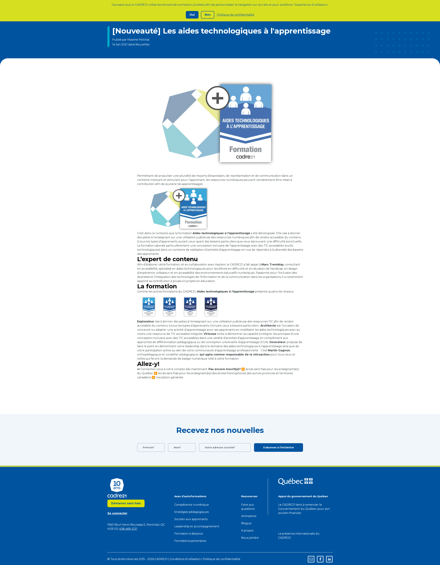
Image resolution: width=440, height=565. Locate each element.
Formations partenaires (190, 540)
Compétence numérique (191, 504)
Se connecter (117, 513)
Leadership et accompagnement (196, 526)
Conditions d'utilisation (185, 559)
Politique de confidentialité (235, 14)
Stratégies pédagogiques (191, 512)
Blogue (246, 523)
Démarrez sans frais (126, 503)
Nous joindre (250, 537)
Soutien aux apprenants (191, 519)
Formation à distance (188, 533)
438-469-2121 (128, 528)
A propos (247, 530)
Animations (248, 516)
